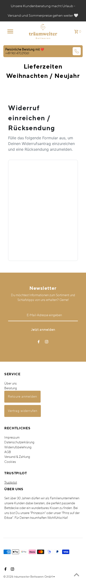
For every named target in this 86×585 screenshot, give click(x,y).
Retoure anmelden (22, 396)
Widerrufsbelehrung (18, 447)
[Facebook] (39, 342)
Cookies (10, 462)
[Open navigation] (12, 31)
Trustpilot (10, 482)
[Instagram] (46, 342)
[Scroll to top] (76, 575)
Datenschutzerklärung (19, 442)
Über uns (10, 383)
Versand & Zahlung (17, 457)
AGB (7, 452)
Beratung (10, 388)
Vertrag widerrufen (22, 411)
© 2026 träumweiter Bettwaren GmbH (28, 577)
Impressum (12, 437)
